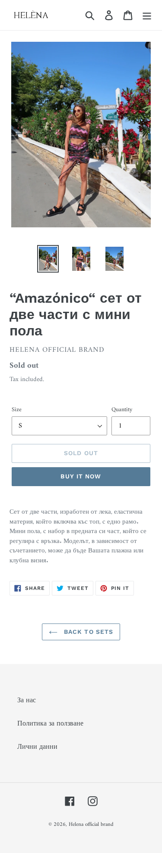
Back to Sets (88, 631)
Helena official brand (91, 824)
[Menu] (146, 15)
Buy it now (80, 476)
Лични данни (37, 747)
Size (17, 409)
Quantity (121, 409)
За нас (26, 701)
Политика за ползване (50, 724)
